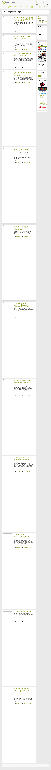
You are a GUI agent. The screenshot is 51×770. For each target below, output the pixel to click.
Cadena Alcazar (42, 100)
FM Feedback (42, 103)
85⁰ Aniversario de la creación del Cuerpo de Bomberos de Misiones (21, 305)
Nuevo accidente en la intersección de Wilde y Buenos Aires (21, 228)
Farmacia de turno (41, 17)
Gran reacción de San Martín (23, 611)
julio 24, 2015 (18, 32)
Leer (15, 47)
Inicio (4, 7)
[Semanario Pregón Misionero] (42, 54)
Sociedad (26, 7)
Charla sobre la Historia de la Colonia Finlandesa (23, 150)
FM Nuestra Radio (42, 101)
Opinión (40, 7)
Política (21, 7)
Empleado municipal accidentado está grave (21, 535)
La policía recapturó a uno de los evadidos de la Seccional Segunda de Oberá (23, 19)
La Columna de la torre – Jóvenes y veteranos (22, 37)
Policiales (15, 7)
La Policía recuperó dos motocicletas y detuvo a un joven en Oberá (22, 690)
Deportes (9, 7)
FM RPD (42, 102)
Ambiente (45, 7)
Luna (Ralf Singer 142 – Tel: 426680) (42, 22)
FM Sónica (42, 97)
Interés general (32, 7)
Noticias (25, 32)
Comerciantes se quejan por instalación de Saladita (23, 458)
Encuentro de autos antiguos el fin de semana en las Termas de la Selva (23, 73)
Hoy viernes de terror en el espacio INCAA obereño (22, 381)
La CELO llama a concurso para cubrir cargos (23, 54)
